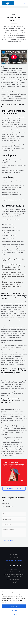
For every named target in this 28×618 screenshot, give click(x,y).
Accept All (14, 606)
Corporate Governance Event (14, 572)
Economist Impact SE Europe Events (14, 569)
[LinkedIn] (14, 566)
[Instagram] (10, 566)
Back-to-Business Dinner (14, 579)
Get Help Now (8, 540)
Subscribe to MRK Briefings (14, 560)
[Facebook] (7, 566)
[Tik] (17, 566)
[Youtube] (20, 566)
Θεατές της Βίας (14, 582)
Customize (14, 610)
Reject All (14, 614)
